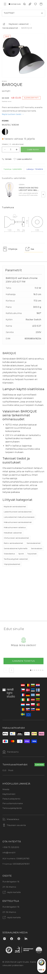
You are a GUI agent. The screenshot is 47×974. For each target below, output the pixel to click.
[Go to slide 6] (40, 670)
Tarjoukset (32, 554)
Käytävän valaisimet (19, 24)
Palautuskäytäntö (11, 799)
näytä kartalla (13, 892)
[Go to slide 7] (42, 670)
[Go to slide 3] (34, 670)
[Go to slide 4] (36, 670)
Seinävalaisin (36, 548)
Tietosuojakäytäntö (12, 808)
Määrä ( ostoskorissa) (12, 144)
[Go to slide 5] (38, 670)
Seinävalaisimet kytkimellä (15, 548)
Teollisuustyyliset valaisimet (16, 559)
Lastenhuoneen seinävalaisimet (18, 512)
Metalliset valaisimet (13, 533)
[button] (5, 4)
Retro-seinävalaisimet (13, 543)
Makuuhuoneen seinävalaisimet (18, 522)
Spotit (21, 554)
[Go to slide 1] (30, 670)
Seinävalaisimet (10, 28)
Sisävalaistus (9, 554)
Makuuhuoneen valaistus (15, 527)
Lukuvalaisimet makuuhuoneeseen (19, 517)
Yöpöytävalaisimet (12, 564)
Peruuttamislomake (13, 803)
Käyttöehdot (9, 794)
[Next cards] (11, 670)
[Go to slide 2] (32, 670)
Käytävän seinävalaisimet (15, 506)
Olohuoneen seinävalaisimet (16, 538)
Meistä (6, 789)
